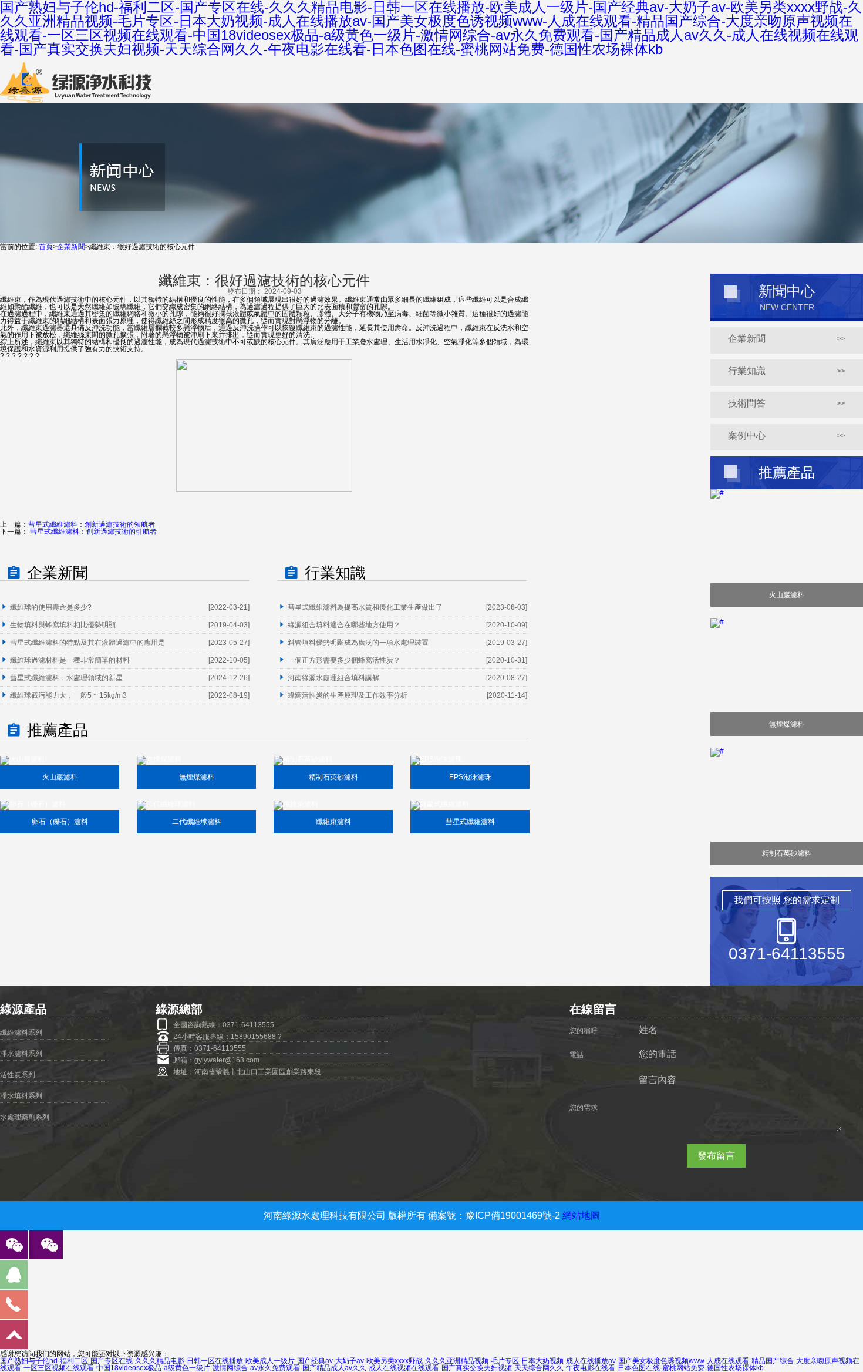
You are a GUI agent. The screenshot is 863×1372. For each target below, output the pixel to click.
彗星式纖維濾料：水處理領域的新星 (66, 678)
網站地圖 (581, 1215)
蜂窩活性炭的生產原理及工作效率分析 (347, 695)
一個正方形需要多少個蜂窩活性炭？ (344, 660)
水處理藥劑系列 (24, 1117)
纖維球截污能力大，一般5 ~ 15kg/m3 (68, 695)
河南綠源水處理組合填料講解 (333, 678)
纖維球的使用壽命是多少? (51, 607)
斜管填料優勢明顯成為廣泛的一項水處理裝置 (358, 642)
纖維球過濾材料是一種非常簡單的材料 (70, 660)
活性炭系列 (17, 1075)
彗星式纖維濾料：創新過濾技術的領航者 (91, 524)
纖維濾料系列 (21, 1032)
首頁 (46, 247)
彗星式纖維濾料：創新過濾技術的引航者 (92, 531)
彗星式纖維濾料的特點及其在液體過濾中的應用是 (87, 642)
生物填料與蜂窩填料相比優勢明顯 (63, 625)
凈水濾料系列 (21, 1054)
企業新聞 (71, 247)
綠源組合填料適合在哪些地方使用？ (344, 625)
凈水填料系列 (21, 1096)
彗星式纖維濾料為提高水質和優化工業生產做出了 (365, 607)
